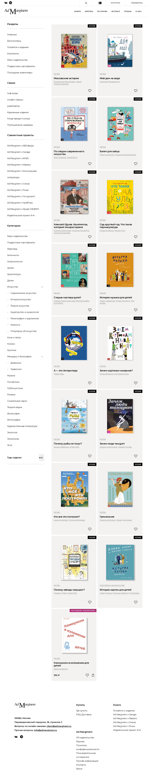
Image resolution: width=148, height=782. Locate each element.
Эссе (9, 445)
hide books (12, 93)
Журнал (115, 11)
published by (13, 106)
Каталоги (15, 325)
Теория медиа (14, 407)
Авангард (12, 249)
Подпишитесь (137, 3)
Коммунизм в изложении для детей (71, 664)
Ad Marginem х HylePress (20, 202)
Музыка (11, 375)
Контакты (81, 765)
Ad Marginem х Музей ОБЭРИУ (23, 209)
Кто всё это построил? (67, 516)
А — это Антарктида (65, 370)
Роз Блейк (134, 593)
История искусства (21, 299)
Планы (128, 11)
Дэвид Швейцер (107, 301)
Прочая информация (87, 761)
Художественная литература (22, 426)
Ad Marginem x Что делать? (21, 196)
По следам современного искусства (69, 153)
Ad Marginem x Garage (18, 152)
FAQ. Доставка (83, 714)
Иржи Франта (106, 374)
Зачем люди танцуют (112, 443)
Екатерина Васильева (64, 81)
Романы (11, 394)
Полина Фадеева (77, 520)
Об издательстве (85, 737)
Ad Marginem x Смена (18, 183)
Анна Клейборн (61, 447)
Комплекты (13, 53)
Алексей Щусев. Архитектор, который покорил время (71, 226)
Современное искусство (23, 293)
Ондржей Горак (121, 374)
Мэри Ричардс (123, 301)
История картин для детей (115, 589)
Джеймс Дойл (60, 593)
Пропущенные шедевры (20, 125)
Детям (10, 280)
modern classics (15, 99)
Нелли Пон (120, 230)
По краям (102, 11)
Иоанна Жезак (107, 230)
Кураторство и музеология (25, 312)
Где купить (81, 710)
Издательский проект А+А (20, 215)
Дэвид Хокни (106, 593)
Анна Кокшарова (62, 233)
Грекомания (107, 516)
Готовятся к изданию (18, 47)
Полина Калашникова (125, 154)
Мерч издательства (17, 60)
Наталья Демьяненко (110, 81)
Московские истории (66, 78)
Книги (77, 11)
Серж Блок (72, 157)
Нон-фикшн (13, 382)
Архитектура (14, 274)
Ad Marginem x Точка (17, 190)
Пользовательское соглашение (86, 755)
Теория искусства (20, 306)
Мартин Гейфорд (121, 593)
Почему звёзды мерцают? (69, 589)
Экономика (13, 439)
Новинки (12, 34)
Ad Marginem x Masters (19, 164)
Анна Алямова (61, 520)
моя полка (115, 3)
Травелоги (16, 369)
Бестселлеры (14, 41)
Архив (10, 268)
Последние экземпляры (19, 72)
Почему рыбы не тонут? (68, 443)
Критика (11, 350)
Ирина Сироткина (108, 447)
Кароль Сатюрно (107, 520)
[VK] (15, 736)
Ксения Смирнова (62, 230)
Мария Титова (125, 447)
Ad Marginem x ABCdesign (20, 145)
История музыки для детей (116, 297)
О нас (139, 11)
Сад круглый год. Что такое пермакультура (116, 226)
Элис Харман (60, 157)
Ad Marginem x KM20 (17, 158)
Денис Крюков (107, 154)
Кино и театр (14, 337)
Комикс (11, 344)
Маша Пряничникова (68, 82)
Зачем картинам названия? (116, 370)
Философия (13, 413)
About (79, 768)
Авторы (89, 11)
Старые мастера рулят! (67, 297)
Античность (13, 255)
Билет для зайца (110, 151)
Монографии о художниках (25, 318)
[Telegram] (21, 736)
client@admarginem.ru (59, 726)
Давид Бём (59, 374)
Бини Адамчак (61, 669)
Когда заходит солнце (18, 118)
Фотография (13, 420)
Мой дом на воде (110, 78)
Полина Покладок (80, 230)
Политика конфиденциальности (87, 747)
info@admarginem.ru (45, 730)
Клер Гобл (74, 447)
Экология (12, 432)
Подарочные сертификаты (21, 66)
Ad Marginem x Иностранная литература (22, 174)
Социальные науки (17, 401)
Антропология (14, 261)
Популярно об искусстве (24, 331)
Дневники (16, 363)
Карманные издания (17, 112)
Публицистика (15, 388)
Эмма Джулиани (124, 520)
